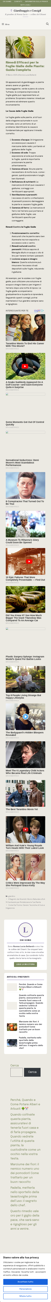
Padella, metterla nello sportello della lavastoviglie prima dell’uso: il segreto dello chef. (24, 1196)
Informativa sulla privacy (36, 1)
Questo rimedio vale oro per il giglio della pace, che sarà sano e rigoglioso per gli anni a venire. (24, 1220)
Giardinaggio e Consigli (27, 10)
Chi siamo (7, 1)
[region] (25, 1277)
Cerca (14, 1065)
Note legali (25, 5)
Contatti (18, 1)
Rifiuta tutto (25, 1296)
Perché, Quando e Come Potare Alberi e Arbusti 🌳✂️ (25, 1104)
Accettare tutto (25, 1282)
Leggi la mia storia (25, 964)
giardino (11, 896)
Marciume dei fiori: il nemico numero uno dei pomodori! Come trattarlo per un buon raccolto (24, 1173)
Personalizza (25, 1289)
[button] (47, 24)
